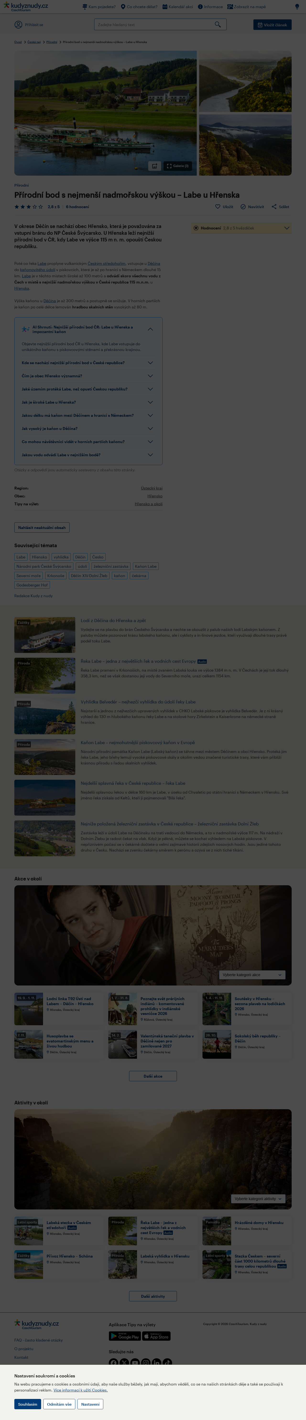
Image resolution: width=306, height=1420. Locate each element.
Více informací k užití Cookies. (81, 1390)
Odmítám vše (59, 1404)
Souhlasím (27, 1404)
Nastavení (90, 1404)
